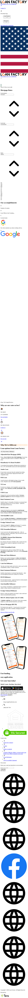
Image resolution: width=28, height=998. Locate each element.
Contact (5, 746)
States (2, 153)
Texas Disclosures (7, 757)
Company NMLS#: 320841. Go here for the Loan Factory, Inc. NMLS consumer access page (14, 753)
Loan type (3, 123)
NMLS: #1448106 (7, 749)
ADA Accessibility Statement (10, 760)
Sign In (2, 25)
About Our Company (8, 742)
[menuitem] (7, 16)
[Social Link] (14, 797)
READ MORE (4, 695)
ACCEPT (10, 695)
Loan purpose (4, 93)
